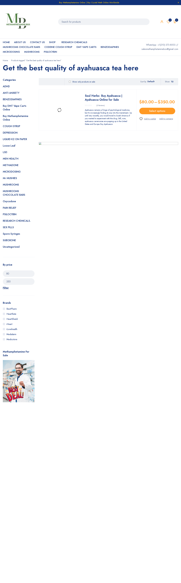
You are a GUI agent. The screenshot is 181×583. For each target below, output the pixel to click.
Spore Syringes (11, 234)
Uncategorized (11, 247)
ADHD (6, 86)
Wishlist (170, 20)
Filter (6, 288)
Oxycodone (9, 201)
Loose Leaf (9, 146)
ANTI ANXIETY (11, 93)
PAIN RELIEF (9, 208)
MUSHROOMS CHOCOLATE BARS (14, 193)
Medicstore (12, 339)
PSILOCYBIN (9, 214)
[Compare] (166, 118)
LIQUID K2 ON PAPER (15, 139)
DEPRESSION (10, 133)
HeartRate (11, 314)
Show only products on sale (83, 81)
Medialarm (11, 334)
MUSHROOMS (11, 185)
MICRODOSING (12, 172)
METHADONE (11, 165)
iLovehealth (12, 329)
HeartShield (12, 319)
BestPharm (12, 308)
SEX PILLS (8, 227)
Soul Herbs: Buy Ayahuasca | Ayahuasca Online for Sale (103, 98)
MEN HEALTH (10, 159)
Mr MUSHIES (10, 178)
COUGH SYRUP (11, 126)
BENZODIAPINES (12, 99)
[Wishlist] (147, 119)
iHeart (9, 324)
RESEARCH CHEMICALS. (17, 221)
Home (5, 60)
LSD (5, 152)
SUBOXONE (9, 240)
